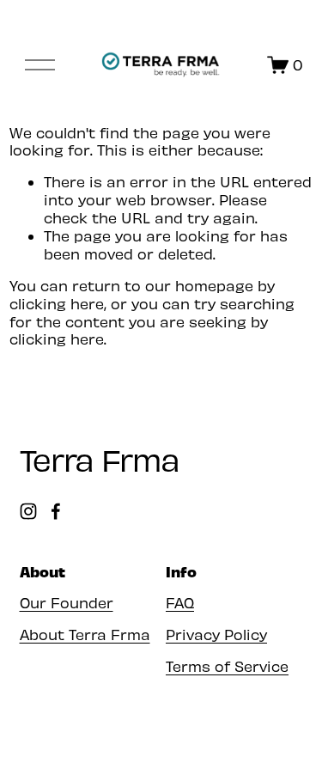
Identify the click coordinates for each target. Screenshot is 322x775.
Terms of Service (227, 665)
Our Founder (66, 602)
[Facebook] (55, 511)
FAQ (180, 602)
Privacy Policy (216, 634)
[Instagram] (28, 511)
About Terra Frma (85, 634)
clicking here (56, 303)
